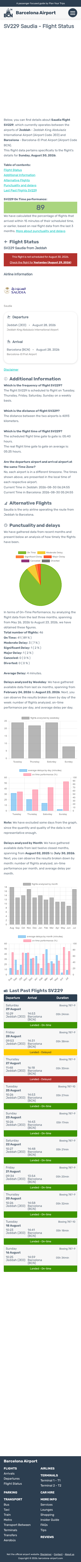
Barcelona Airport (36, 12)
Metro (8, 1520)
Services (46, 1504)
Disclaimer (46, 1554)
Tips (43, 1530)
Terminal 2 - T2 (50, 1485)
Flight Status (13, 170)
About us (69, 1554)
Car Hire (47, 1492)
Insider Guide (49, 1520)
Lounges (46, 1509)
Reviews (47, 1537)
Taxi (6, 1509)
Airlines (47, 1468)
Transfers (10, 1535)
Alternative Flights (17, 180)
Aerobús (10, 1540)
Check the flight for (40, 262)
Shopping (47, 1514)
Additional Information (19, 175)
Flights (10, 1468)
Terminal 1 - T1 (50, 1480)
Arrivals (9, 1473)
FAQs (44, 1525)
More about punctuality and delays (40, 231)
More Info (48, 1499)
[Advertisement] (40, 73)
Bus (6, 1504)
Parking (10, 1492)
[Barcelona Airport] (8, 12)
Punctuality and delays (20, 185)
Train (7, 1514)
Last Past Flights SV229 (20, 190)
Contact (58, 1554)
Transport (13, 1499)
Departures (12, 1478)
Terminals (49, 1475)
